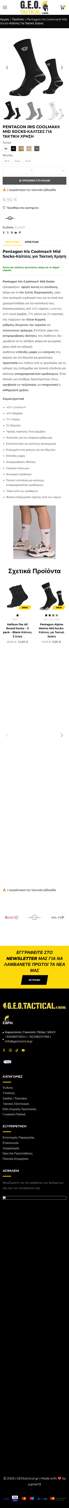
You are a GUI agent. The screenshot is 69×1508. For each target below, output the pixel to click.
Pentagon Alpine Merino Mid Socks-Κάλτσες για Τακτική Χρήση (51, 630)
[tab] (12, 242)
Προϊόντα (18, 19)
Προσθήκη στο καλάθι (36, 180)
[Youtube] (23, 1050)
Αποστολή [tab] (32, 242)
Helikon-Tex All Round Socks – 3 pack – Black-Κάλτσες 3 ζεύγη (17, 630)
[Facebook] (4, 1050)
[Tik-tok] (16, 1050)
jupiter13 (34, 1484)
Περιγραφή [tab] (12, 242)
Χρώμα (7, 142)
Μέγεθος (8, 155)
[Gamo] (11, 917)
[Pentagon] (34, 917)
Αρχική (4, 19)
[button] (7, 67)
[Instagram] (10, 1050)
